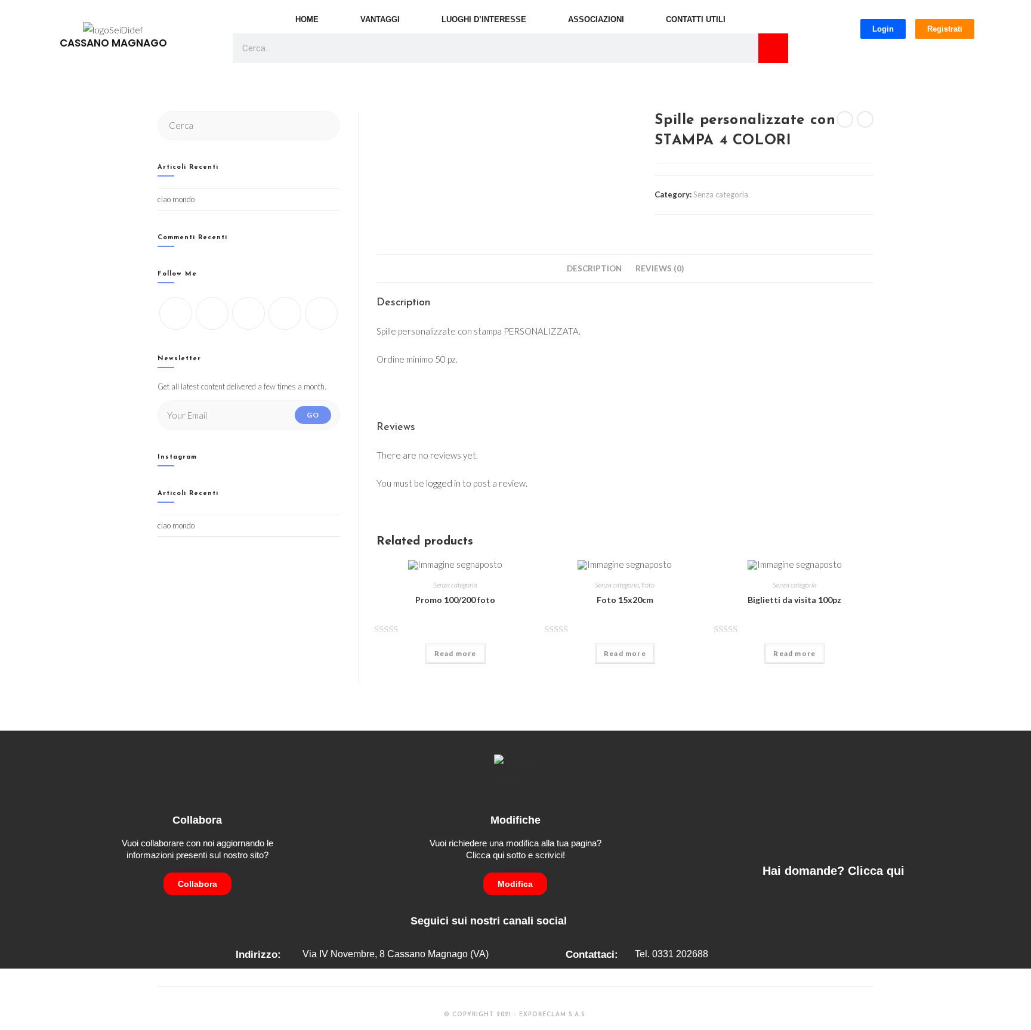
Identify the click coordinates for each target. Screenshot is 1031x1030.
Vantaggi (380, 19)
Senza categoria (720, 194)
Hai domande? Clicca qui (834, 870)
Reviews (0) (659, 268)
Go (313, 414)
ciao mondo (176, 199)
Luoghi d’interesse (484, 19)
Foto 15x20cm (625, 600)
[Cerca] (773, 48)
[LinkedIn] (284, 313)
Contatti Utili (696, 19)
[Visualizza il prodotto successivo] (865, 119)
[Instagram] (248, 313)
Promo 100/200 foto (455, 600)
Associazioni (596, 19)
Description (594, 268)
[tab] (594, 268)
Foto (648, 584)
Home (307, 19)
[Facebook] (212, 313)
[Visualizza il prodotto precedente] (844, 119)
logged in (443, 483)
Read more (455, 653)
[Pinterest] (321, 313)
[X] (175, 313)
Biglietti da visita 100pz (794, 600)
